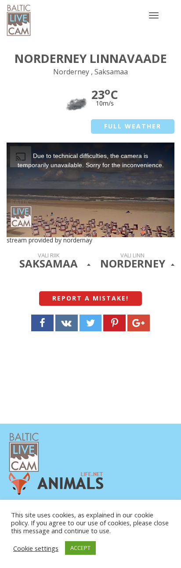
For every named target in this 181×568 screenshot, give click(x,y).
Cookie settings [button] (35, 548)
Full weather (132, 126)
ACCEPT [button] (80, 548)
